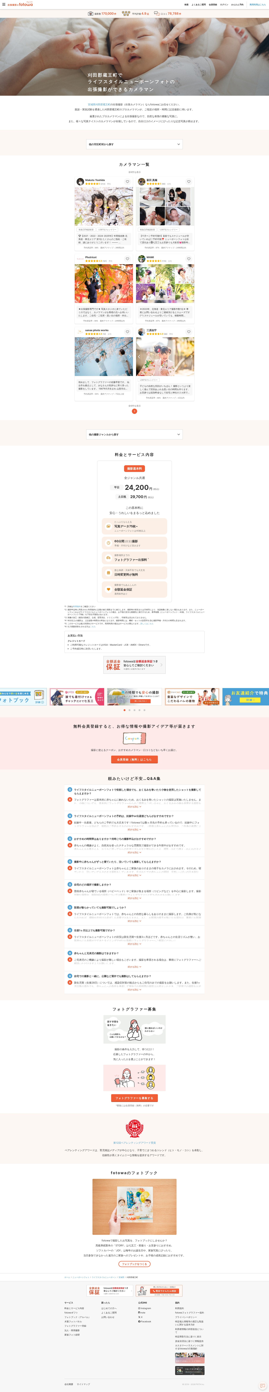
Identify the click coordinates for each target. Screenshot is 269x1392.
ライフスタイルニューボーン (104, 1277)
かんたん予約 (237, 4)
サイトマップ (83, 1384)
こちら (93, 626)
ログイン (224, 4)
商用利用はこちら (258, 4)
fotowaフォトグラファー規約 (189, 1312)
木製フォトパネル (73, 1321)
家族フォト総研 (72, 1334)
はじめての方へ (109, 1308)
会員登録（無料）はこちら (134, 759)
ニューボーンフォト (81, 1277)
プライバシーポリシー (186, 1317)
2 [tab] (129, 710)
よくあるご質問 (199, 4)
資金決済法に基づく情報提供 (189, 1341)
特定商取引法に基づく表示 (188, 1336)
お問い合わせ (107, 1317)
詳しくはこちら (146, 623)
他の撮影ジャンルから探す (104, 434)
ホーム (67, 1277)
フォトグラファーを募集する (134, 1098)
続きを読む (133, 806)
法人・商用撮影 (72, 1330)
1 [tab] (124, 710)
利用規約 (77, 606)
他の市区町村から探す (101, 144)
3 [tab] (134, 710)
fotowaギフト (71, 1312)
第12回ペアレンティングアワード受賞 (134, 1142)
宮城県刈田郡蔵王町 (99, 104)
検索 (186, 4)
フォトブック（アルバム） (77, 1317)
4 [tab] (139, 710)
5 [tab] (144, 710)
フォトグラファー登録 (75, 1325)
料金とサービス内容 (74, 1308)
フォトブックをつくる (134, 1263)
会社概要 (68, 1384)
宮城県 (121, 1277)
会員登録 (213, 4)
